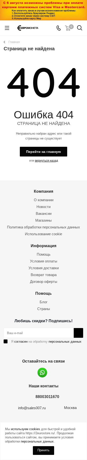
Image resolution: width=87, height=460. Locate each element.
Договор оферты (43, 281)
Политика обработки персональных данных (43, 227)
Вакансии (43, 213)
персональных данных (65, 341)
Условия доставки (44, 268)
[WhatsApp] (42, 372)
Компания (43, 191)
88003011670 (47, 396)
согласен (21, 341)
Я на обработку (46, 341)
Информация (43, 245)
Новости (43, 207)
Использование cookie (43, 234)
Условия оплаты (43, 261)
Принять (43, 450)
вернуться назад (46, 160)
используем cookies (25, 429)
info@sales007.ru (32, 408)
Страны (43, 309)
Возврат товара (44, 275)
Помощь (44, 254)
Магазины (43, 220)
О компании (43, 200)
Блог (43, 302)
